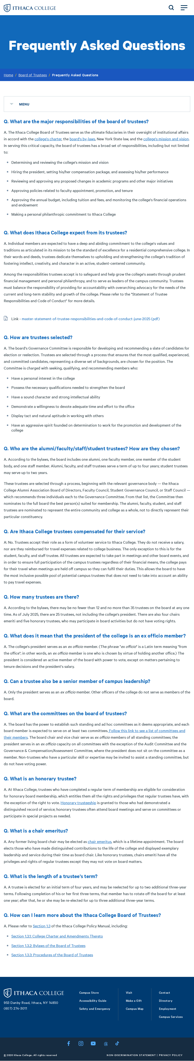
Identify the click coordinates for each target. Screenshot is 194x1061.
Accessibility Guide (92, 1000)
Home (8, 75)
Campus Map (135, 1008)
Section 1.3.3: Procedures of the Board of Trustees (52, 954)
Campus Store (89, 992)
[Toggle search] (171, 7)
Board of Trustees (32, 75)
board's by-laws (82, 138)
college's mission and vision (166, 138)
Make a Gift (134, 1000)
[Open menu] (184, 7)
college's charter (48, 138)
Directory (166, 1000)
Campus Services (171, 1016)
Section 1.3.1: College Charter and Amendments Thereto (57, 935)
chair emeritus (99, 841)
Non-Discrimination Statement (131, 1055)
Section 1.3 (41, 925)
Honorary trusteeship (78, 802)
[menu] (11, 104)
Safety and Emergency (94, 1008)
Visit (129, 992)
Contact (164, 992)
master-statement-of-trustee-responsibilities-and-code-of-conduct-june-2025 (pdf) (91, 318)
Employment (167, 1008)
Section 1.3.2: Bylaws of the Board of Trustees (48, 945)
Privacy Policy (171, 1055)
